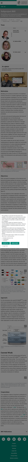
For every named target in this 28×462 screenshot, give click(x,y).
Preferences (5, 239)
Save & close (15, 243)
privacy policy (11, 236)
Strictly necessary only (8, 238)
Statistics (5, 240)
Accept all (5, 243)
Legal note (5, 245)
